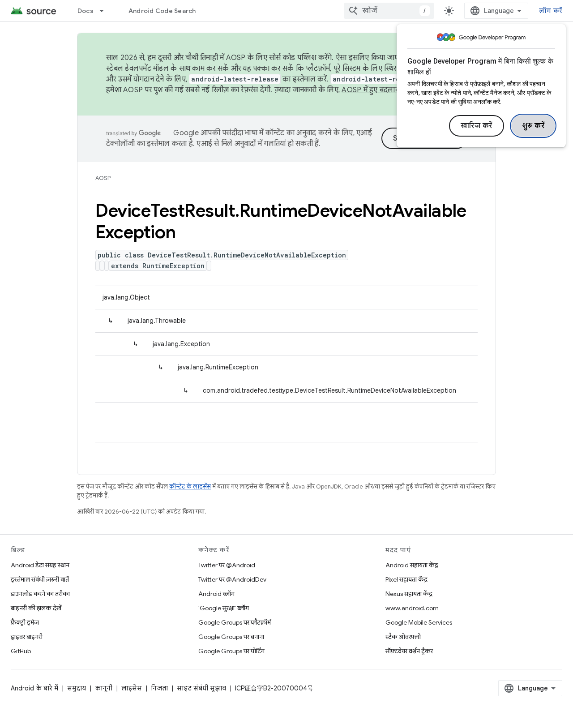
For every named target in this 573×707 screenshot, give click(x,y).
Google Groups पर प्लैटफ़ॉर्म (234, 622)
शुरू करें (533, 125)
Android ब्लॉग (216, 594)
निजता (159, 688)
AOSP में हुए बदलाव (370, 90)
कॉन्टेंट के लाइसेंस (190, 486)
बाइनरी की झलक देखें (36, 608)
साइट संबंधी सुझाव (201, 688)
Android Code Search (162, 11)
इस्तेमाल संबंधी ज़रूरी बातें (40, 579)
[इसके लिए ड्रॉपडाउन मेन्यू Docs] (106, 10)
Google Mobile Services (418, 622)
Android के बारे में (34, 688)
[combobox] (389, 11)
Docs (85, 11)
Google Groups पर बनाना (231, 637)
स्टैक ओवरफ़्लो (403, 637)
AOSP (103, 178)
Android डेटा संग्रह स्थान (40, 565)
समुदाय (76, 688)
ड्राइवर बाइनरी (27, 637)
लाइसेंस (131, 688)
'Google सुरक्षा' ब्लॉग (223, 608)
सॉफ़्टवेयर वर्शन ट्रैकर (409, 651)
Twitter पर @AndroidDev (232, 579)
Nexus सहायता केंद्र (408, 594)
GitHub (21, 651)
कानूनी (103, 688)
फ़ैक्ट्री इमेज (25, 622)
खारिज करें (476, 125)
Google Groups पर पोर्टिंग (231, 651)
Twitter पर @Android (226, 565)
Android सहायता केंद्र (411, 565)
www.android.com (412, 608)
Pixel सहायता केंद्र (406, 579)
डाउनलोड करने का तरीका (40, 594)
